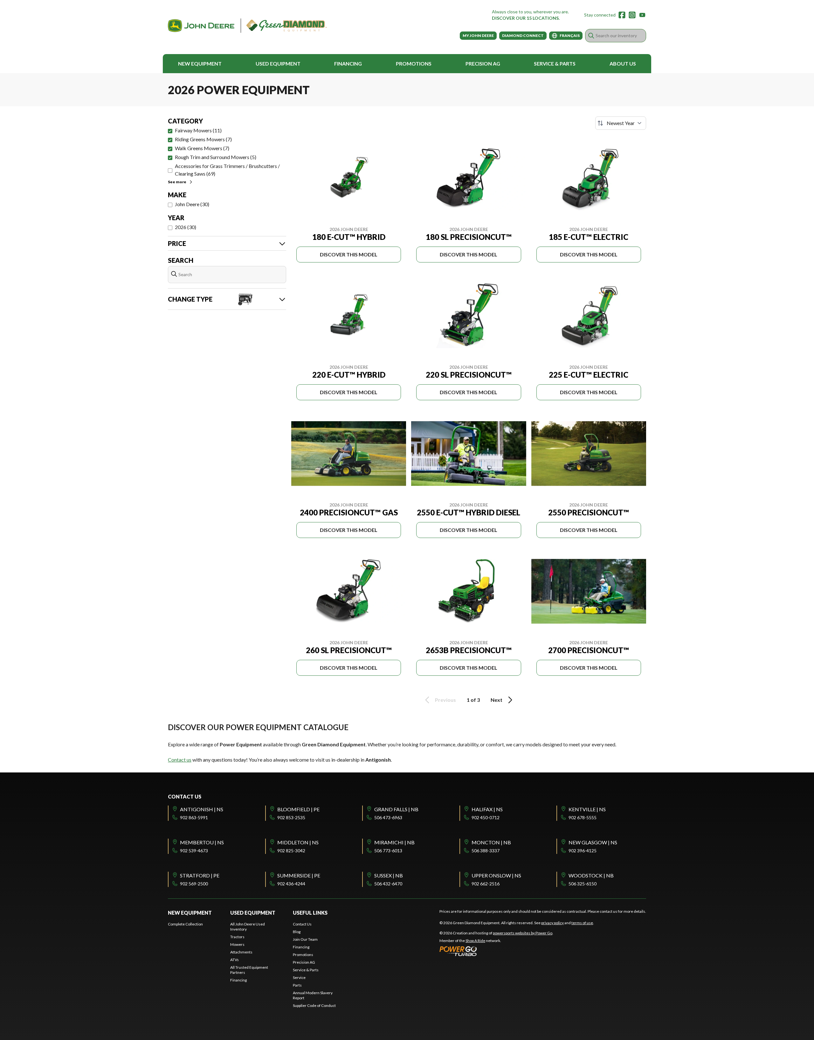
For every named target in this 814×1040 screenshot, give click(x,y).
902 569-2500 (194, 883)
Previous (445, 700)
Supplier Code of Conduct (314, 1005)
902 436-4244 (291, 883)
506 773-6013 (388, 850)
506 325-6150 (583, 883)
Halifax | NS (487, 809)
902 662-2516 (486, 883)
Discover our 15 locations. (526, 18)
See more (177, 181)
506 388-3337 (486, 850)
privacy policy (552, 922)
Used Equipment (278, 63)
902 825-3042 (291, 850)
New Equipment (200, 63)
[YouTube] (642, 15)
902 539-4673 (194, 850)
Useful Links (310, 913)
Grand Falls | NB (396, 809)
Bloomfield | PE (298, 809)
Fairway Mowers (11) (198, 130)
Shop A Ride (475, 940)
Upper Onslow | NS (496, 875)
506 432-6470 (388, 883)
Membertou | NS (202, 842)
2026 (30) (185, 227)
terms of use (582, 922)
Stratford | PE (199, 875)
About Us (623, 63)
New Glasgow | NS (593, 842)
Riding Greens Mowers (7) (203, 139)
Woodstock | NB (591, 875)
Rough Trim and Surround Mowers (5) (215, 157)
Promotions (413, 63)
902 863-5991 (194, 817)
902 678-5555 (583, 817)
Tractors (237, 936)
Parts (297, 985)
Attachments (241, 952)
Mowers (237, 944)
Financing (348, 63)
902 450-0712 (486, 817)
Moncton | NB (491, 842)
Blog (296, 931)
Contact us (179, 760)
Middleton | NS (298, 842)
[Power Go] (496, 951)
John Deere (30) (192, 204)
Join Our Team (305, 939)
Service (299, 977)
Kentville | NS (587, 809)
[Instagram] (632, 15)
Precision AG (483, 63)
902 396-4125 (583, 850)
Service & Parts (555, 63)
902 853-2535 (291, 817)
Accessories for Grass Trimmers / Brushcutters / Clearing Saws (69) (227, 170)
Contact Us (302, 924)
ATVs (234, 959)
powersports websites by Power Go (522, 933)
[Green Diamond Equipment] (247, 25)
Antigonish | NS (201, 809)
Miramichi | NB (394, 842)
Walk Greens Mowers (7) (202, 148)
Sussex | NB (388, 875)
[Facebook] (622, 15)
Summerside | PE (298, 875)
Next (496, 700)
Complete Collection (185, 924)
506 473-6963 (388, 817)
